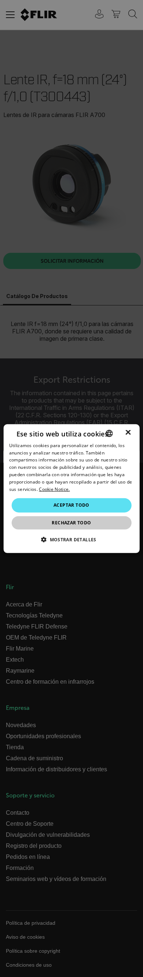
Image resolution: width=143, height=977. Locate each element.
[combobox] (109, 433)
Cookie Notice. (54, 489)
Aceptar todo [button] (71, 505)
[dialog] (72, 488)
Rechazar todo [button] (71, 523)
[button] (71, 539)
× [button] (128, 433)
